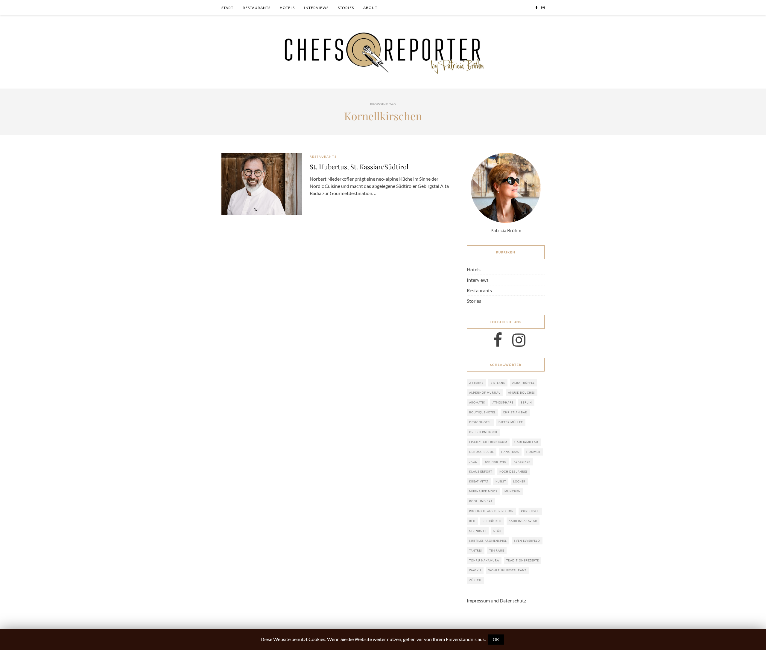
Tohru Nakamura (484, 560)
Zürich (475, 580)
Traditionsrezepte (522, 560)
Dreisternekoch (483, 432)
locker (519, 481)
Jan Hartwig (496, 461)
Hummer (533, 451)
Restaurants (256, 7)
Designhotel (480, 422)
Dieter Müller (510, 422)
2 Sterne (476, 382)
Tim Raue (496, 550)
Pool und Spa (481, 501)
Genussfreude (481, 451)
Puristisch (530, 511)
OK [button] (496, 639)
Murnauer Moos (483, 491)
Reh (472, 521)
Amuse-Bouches (521, 392)
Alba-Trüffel (523, 382)
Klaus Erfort (480, 471)
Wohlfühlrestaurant (507, 570)
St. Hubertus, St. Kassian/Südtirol (359, 166)
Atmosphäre (503, 402)
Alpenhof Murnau (485, 392)
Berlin (526, 402)
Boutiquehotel (482, 412)
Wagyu (475, 570)
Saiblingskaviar (523, 521)
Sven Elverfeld (527, 540)
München (512, 491)
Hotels (287, 7)
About (370, 7)
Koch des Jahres (513, 471)
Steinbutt (477, 530)
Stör (497, 530)
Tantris (475, 550)
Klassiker (522, 461)
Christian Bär (515, 412)
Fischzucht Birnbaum (488, 442)
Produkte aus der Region (491, 511)
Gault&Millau (526, 442)
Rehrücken (492, 521)
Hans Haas (510, 451)
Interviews (316, 7)
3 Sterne (498, 382)
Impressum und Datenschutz (496, 600)
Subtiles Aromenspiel (488, 540)
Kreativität (478, 481)
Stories (346, 7)
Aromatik (477, 402)
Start (227, 7)
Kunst (501, 481)
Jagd (473, 461)
